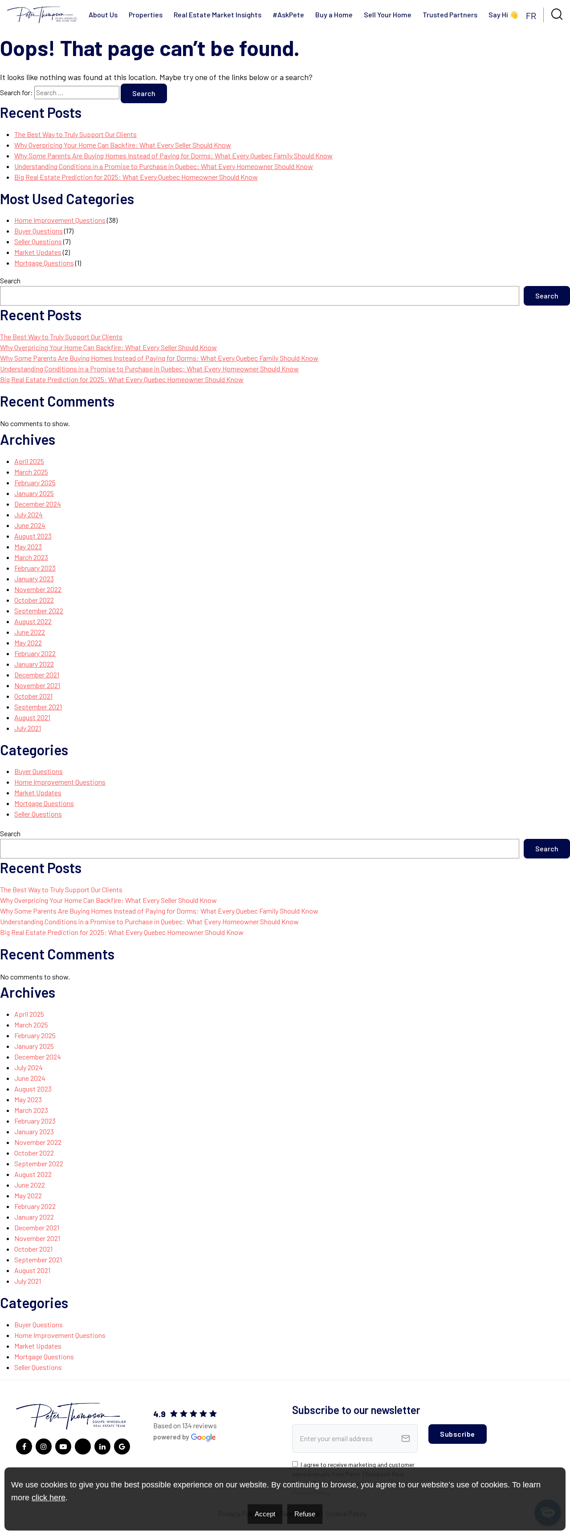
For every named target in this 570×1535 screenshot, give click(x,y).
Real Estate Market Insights (217, 14)
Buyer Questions (38, 230)
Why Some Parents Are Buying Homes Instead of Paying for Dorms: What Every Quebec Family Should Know (173, 155)
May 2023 (28, 546)
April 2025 (29, 461)
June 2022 (29, 632)
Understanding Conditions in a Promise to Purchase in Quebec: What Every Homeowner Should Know (163, 166)
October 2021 (33, 696)
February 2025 (35, 482)
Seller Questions (38, 241)
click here (48, 1497)
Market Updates (37, 252)
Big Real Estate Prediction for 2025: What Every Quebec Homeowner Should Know (136, 177)
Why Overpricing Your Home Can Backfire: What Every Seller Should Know (122, 145)
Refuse (304, 1514)
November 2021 (37, 685)
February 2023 (35, 568)
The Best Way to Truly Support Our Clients (75, 134)
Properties (146, 14)
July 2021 (27, 728)
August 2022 (33, 621)
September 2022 (38, 610)
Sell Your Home (387, 14)
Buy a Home (334, 14)
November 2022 (37, 589)
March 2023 (31, 557)
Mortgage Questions (44, 262)
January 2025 (34, 493)
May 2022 (28, 642)
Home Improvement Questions (60, 220)
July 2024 (28, 514)
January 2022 (34, 664)
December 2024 (37, 504)
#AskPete (288, 14)
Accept (265, 1514)
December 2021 (36, 674)
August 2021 (32, 717)
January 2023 (34, 578)
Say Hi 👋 (503, 14)
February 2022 (35, 653)
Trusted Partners (450, 14)
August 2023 (33, 536)
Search (10, 280)
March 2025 (31, 471)
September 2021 (38, 706)
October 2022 (34, 600)
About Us (103, 14)
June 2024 (29, 525)
